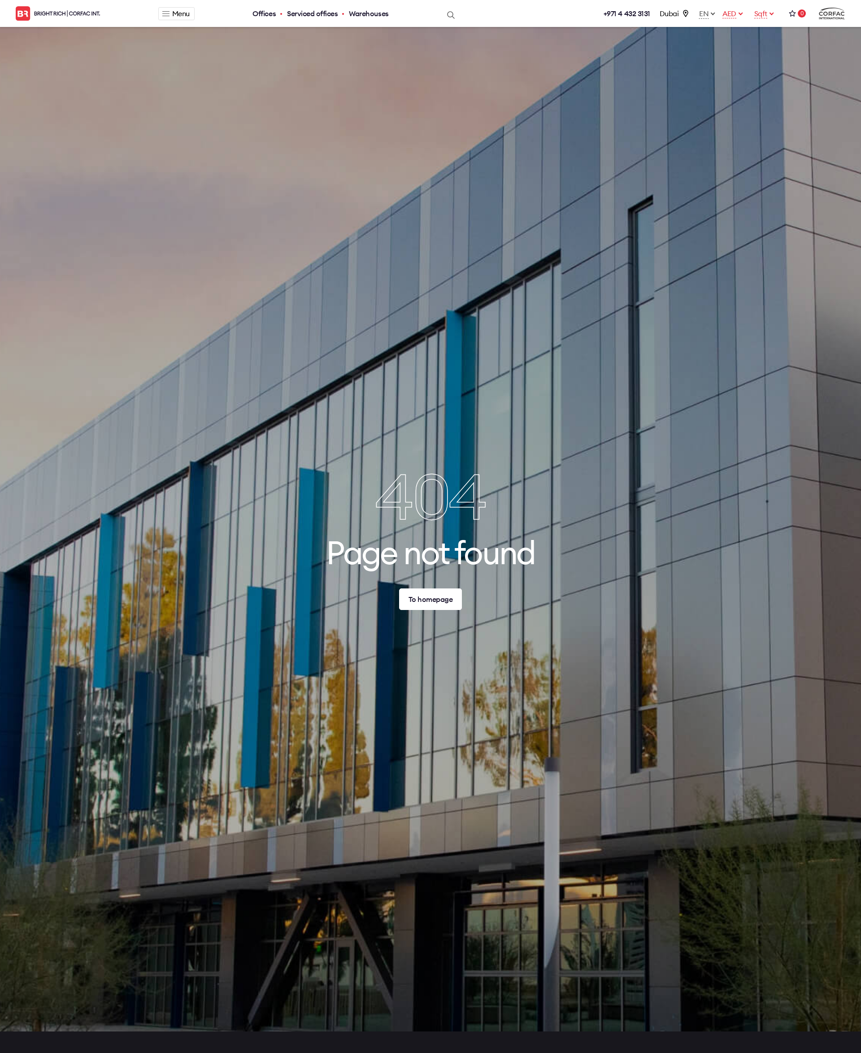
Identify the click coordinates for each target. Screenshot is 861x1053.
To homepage (431, 599)
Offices (264, 13)
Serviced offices (312, 13)
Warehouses (368, 13)
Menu (181, 13)
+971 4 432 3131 (627, 13)
